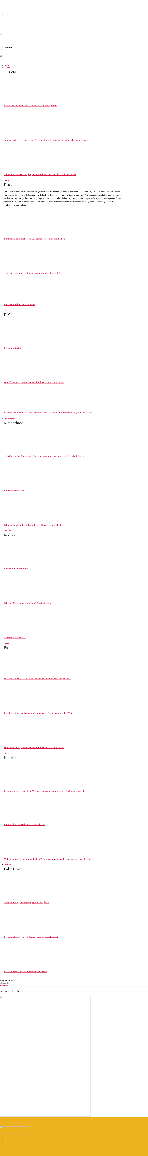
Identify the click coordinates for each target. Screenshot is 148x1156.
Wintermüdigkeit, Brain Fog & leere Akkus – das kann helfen (33, 525)
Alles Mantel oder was (15, 637)
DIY (6, 310)
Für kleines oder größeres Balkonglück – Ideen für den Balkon (34, 238)
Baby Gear (8, 864)
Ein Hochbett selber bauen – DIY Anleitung (25, 824)
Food (7, 643)
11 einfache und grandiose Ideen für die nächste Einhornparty (34, 382)
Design (7, 180)
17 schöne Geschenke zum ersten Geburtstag (26, 971)
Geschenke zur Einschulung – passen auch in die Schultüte (33, 273)
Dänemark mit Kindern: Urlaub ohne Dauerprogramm (30, 105)
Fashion (8, 531)
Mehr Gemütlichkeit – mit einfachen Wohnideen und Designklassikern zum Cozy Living (47, 859)
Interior (8, 753)
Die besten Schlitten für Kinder (19, 304)
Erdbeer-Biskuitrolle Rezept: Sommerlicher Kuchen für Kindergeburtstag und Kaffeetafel (48, 412)
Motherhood (10, 418)
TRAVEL (7, 68)
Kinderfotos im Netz (14, 490)
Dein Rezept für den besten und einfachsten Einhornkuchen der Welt (38, 713)
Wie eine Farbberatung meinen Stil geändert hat (28, 603)
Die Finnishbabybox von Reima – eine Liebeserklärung (31, 936)
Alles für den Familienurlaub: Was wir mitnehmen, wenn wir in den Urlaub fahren (44, 456)
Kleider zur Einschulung (16, 568)
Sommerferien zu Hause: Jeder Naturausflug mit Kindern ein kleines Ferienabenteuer (46, 140)
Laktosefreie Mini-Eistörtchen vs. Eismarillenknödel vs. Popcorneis (37, 678)
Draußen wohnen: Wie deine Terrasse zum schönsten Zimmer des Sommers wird (44, 791)
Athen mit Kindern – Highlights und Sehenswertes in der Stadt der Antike (40, 174)
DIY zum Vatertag (12, 348)
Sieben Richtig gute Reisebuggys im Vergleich (26, 902)
